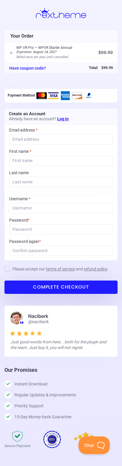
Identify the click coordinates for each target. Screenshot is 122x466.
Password (27, 220)
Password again (33, 241)
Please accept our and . (60, 269)
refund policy (95, 269)
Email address (23, 130)
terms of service (60, 269)
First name (20, 151)
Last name (19, 173)
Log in (63, 118)
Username (27, 199)
